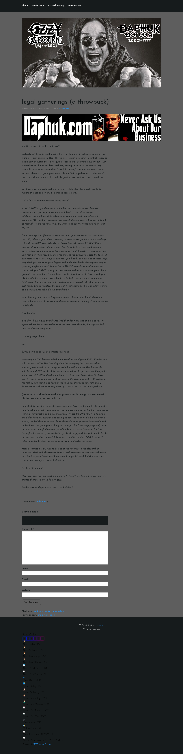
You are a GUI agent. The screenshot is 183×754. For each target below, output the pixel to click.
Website (26, 590)
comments (64, 109)
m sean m (99, 625)
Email (25, 579)
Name (26, 569)
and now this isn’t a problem (49, 611)
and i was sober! (46, 615)
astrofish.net (74, 6)
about (25, 6)
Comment (28, 529)
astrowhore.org (56, 6)
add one (41, 502)
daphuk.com (38, 6)
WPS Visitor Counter (42, 744)
